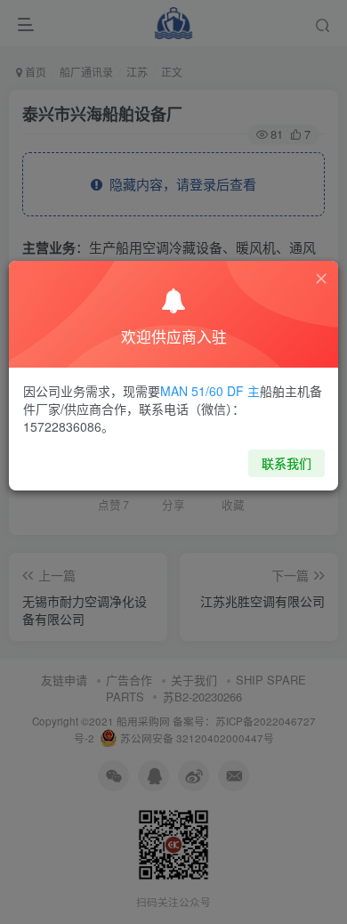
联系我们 (286, 463)
